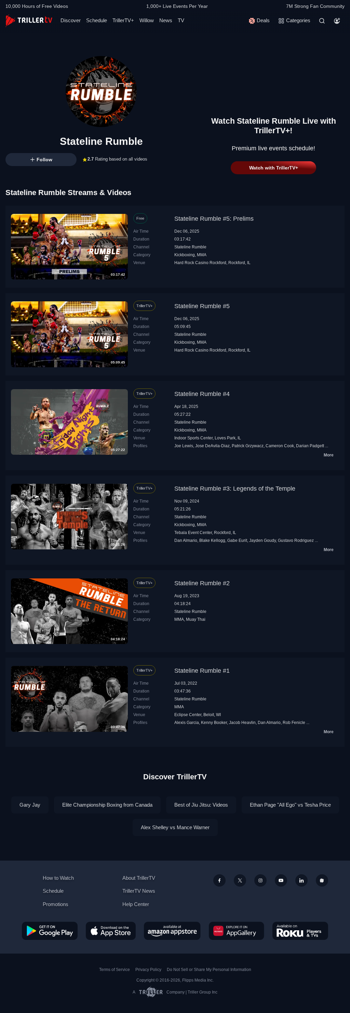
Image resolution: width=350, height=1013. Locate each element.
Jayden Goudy (262, 540)
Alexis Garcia (186, 722)
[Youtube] (281, 880)
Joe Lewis (183, 445)
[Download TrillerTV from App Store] (111, 931)
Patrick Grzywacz (248, 445)
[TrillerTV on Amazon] (172, 931)
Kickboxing (184, 254)
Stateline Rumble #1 (202, 670)
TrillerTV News (138, 891)
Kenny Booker (214, 722)
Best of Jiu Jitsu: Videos (201, 805)
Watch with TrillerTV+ (273, 167)
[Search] (321, 20)
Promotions (55, 904)
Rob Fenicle (294, 722)
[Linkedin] (301, 880)
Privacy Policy (148, 969)
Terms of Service (114, 969)
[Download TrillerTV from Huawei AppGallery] (236, 931)
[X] (240, 880)
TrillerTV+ (123, 20)
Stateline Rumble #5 (202, 306)
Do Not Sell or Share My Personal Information (209, 969)
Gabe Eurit (237, 540)
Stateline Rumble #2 (202, 583)
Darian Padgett (310, 445)
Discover (70, 20)
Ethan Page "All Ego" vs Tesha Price (290, 805)
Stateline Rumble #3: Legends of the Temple (234, 488)
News (165, 20)
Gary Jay (29, 805)
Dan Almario (185, 540)
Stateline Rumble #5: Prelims (214, 218)
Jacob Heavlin (242, 722)
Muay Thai (195, 619)
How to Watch (58, 878)
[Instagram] (260, 880)
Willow (146, 20)
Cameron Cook (280, 445)
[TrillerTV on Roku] (300, 931)
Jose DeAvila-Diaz (212, 445)
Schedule (96, 20)
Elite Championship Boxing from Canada (107, 805)
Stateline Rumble (190, 247)
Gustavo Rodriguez (296, 540)
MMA (201, 254)
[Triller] (322, 880)
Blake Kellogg (212, 540)
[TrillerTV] (28, 20)
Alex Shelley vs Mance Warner (175, 827)
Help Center (135, 904)
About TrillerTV (138, 878)
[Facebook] (219, 880)
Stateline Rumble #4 (202, 394)
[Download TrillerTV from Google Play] (50, 931)
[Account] (337, 20)
